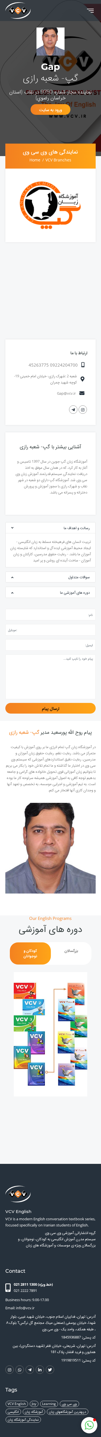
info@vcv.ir (25, 1307)
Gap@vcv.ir (66, 393)
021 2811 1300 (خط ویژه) (33, 1284)
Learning (49, 1403)
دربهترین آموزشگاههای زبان (67, 1411)
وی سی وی (69, 1403)
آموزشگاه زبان (34, 1411)
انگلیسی (13, 1411)
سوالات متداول (79, 576)
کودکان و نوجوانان (30, 953)
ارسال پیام (50, 708)
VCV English (17, 1403)
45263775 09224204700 (53, 365)
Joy (34, 1403)
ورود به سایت (50, 109)
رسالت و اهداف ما (77, 527)
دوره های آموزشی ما (75, 592)
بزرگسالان (71, 950)
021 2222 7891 (25, 1290)
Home (34, 159)
